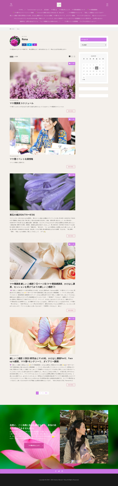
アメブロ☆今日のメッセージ (88, 21)
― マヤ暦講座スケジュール (74, 12)
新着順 (11, 56)
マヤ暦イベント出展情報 (71, 21)
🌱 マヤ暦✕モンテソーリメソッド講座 (23, 12)
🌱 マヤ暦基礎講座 (92, 9)
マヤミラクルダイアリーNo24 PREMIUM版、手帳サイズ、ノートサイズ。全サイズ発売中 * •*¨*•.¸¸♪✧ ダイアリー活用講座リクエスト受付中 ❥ (52, 18)
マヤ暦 (72, 63)
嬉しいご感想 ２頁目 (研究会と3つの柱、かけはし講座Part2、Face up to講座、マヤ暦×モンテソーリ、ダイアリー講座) (42, 15)
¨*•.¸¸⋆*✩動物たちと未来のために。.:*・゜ (51, 21)
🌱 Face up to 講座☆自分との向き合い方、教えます (50, 12)
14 (96, 68)
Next (46, 393)
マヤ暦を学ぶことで (64, 9)
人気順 (16, 56)
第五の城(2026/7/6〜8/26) (22, 214)
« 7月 (83, 79)
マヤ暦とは (54, 9)
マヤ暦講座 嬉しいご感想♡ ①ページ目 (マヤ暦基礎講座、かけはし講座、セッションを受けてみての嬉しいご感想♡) (42, 285)
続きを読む (70, 111)
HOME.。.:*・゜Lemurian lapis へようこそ (30, 9)
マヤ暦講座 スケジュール (22, 103)
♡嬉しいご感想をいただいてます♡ (93, 12)
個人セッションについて (99, 15)
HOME (12, 29)
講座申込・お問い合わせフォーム (29, 21)
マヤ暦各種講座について (78, 9)
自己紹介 (46, 9)
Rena (18, 29)
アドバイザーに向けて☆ (83, 15)
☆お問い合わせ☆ (97, 18)
